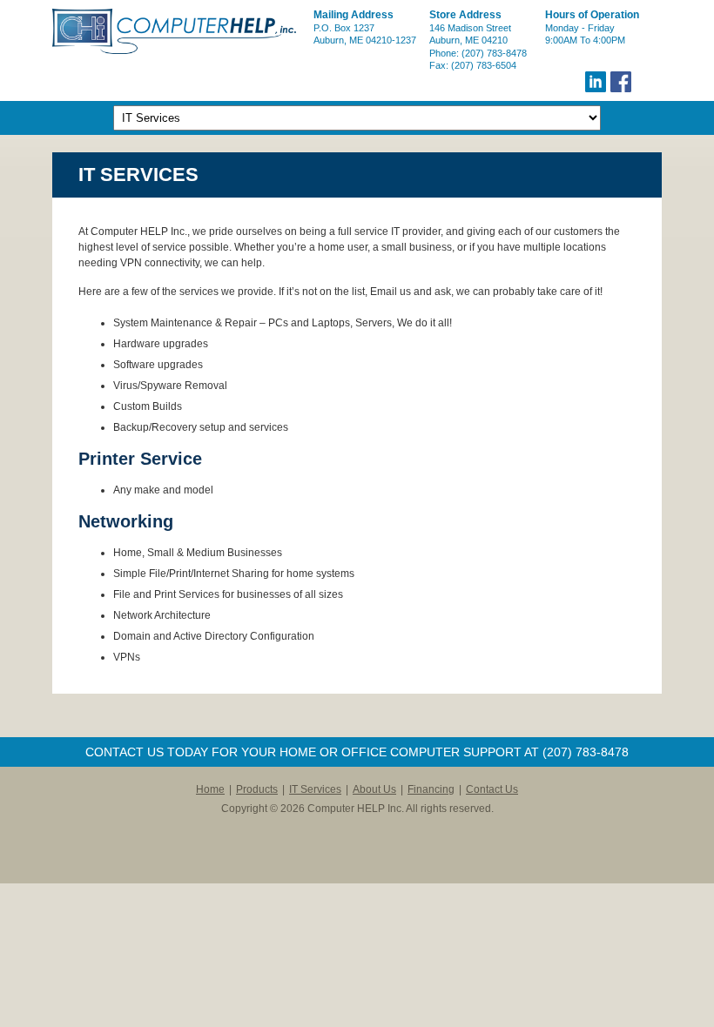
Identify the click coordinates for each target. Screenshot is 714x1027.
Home (210, 789)
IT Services (315, 789)
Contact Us (492, 789)
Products (257, 789)
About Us (374, 789)
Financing (431, 789)
